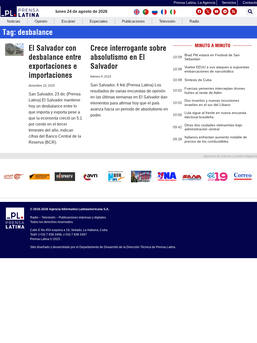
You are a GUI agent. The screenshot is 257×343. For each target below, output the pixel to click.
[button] (250, 11)
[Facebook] (199, 11)
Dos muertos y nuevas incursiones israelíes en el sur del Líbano (211, 102)
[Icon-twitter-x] (208, 11)
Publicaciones (133, 21)
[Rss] (233, 11)
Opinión (41, 21)
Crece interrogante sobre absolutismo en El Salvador (128, 57)
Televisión (167, 21)
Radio (194, 21)
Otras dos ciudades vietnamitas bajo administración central (213, 127)
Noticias (13, 21)
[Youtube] (216, 11)
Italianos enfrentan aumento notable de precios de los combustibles (215, 139)
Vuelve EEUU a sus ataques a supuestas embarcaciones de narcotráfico (216, 69)
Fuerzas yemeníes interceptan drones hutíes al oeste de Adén (214, 90)
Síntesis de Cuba (198, 80)
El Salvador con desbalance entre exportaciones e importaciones (55, 61)
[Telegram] (225, 11)
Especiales (99, 21)
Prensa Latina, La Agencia (194, 3)
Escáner (68, 21)
